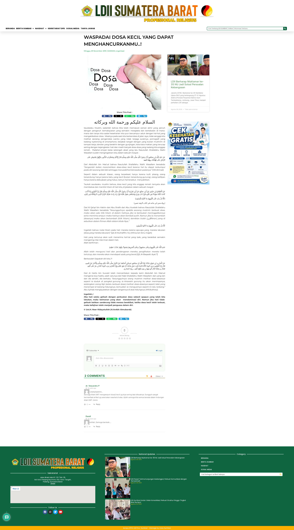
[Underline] (102, 365)
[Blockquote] (115, 365)
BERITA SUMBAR (23, 28)
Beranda (10, 28)
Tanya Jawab (88, 28)
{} (125, 365)
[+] (128, 365)
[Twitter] (55, 512)
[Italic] (99, 365)
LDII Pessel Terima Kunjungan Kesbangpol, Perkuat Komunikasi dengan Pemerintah (159, 480)
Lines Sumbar (165, 528)
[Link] (121, 365)
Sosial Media (72, 28)
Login (160, 350)
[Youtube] (60, 512)
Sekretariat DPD (56, 28)
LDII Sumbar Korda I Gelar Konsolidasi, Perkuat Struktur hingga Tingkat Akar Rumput (158, 501)
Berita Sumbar (207, 462)
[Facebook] (45, 512)
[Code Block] (118, 365)
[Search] (285, 28)
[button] (107, 116)
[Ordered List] (109, 365)
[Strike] (105, 365)
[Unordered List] (112, 365)
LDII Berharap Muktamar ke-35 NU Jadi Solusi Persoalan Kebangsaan (187, 84)
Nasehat (39, 28)
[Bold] (96, 365)
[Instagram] (50, 512)
